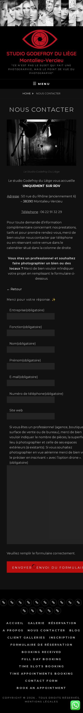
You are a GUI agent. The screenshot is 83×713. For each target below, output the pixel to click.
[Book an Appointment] (57, 610)
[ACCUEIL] (3, 602)
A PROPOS (13, 630)
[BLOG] (45, 602)
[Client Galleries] (53, 602)
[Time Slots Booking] (32, 610)
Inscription (62, 637)
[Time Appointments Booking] (40, 610)
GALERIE (36, 623)
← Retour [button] (14, 289)
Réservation (62, 623)
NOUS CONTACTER (46, 630)
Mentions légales (41, 701)
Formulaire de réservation (41, 644)
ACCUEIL (15, 623)
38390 (28, 201)
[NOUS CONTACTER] (36, 602)
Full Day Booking (42, 659)
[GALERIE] (11, 602)
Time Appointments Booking (41, 673)
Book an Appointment (41, 688)
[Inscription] (61, 602)
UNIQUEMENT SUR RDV (41, 186)
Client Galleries (26, 637)
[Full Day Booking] (24, 610)
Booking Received (42, 652)
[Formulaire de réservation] (69, 602)
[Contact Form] (49, 610)
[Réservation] (20, 602)
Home (27, 93)
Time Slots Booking (41, 666)
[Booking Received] (78, 602)
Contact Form (41, 681)
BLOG (74, 630)
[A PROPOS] (28, 602)
